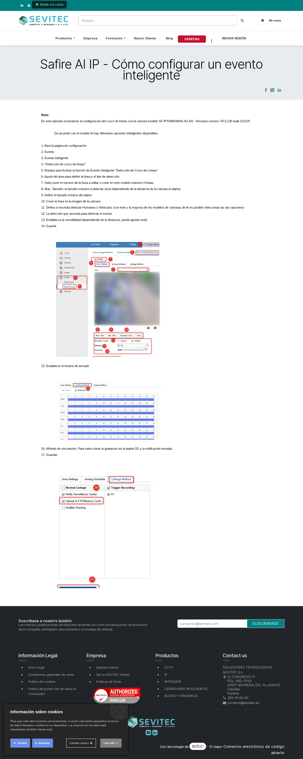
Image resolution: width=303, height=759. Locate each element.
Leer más (109, 743)
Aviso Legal (36, 667)
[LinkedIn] (22, 5)
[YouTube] (29, 5)
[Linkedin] (155, 732)
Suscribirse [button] (265, 623)
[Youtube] (149, 732)
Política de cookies (41, 682)
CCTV (168, 667)
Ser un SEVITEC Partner (113, 675)
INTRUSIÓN (172, 682)
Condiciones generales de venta (51, 675)
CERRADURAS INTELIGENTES (186, 689)
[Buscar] (242, 20)
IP (165, 675)
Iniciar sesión (234, 38)
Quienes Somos (107, 667)
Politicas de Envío (108, 682)
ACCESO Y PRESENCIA (180, 696)
